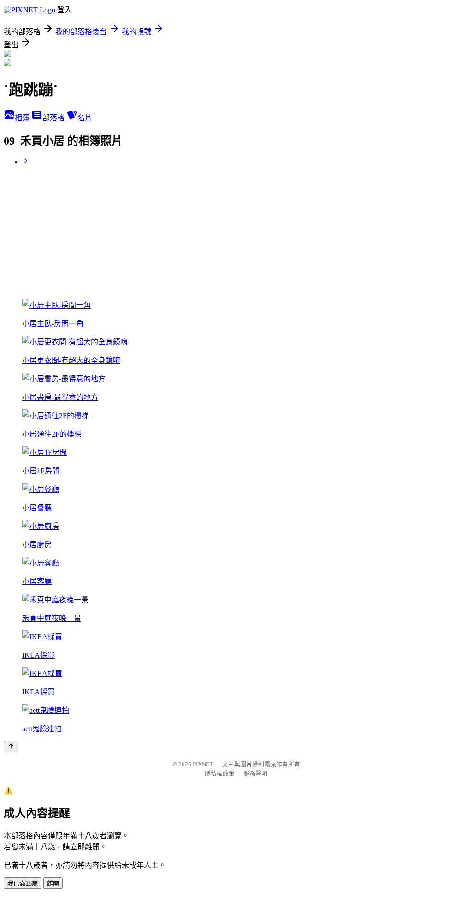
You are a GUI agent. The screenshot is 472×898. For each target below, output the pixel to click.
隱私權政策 (220, 773)
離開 (53, 883)
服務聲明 (255, 773)
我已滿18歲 (22, 883)
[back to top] (11, 746)
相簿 (23, 118)
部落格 (54, 118)
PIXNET (203, 764)
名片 (84, 118)
